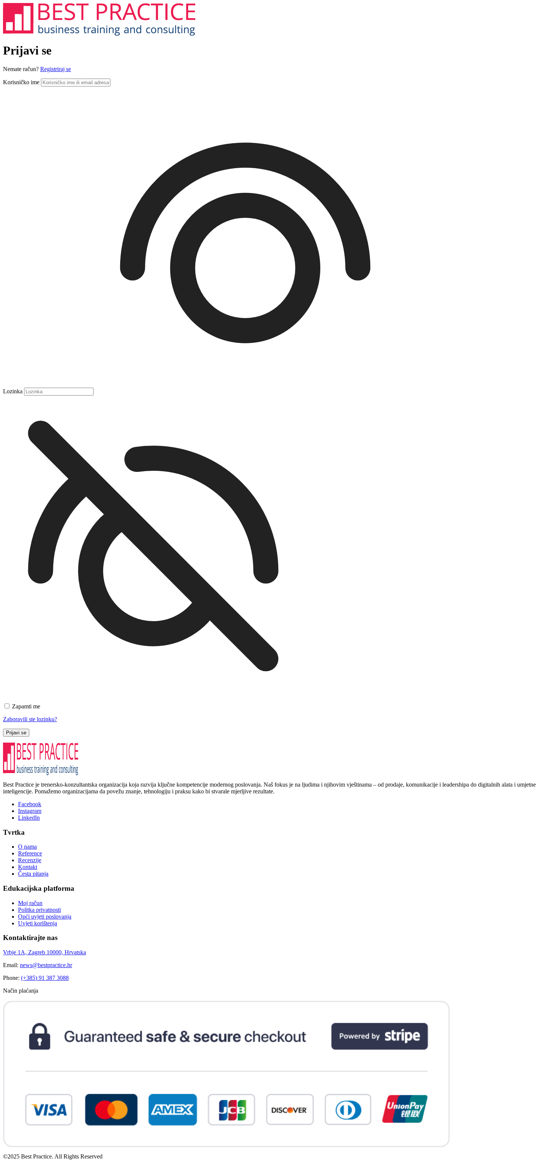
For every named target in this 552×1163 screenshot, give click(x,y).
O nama (27, 846)
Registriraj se (55, 69)
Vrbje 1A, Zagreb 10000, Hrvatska (44, 952)
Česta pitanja (33, 873)
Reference (30, 853)
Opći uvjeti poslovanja (44, 916)
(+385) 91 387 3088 (45, 978)
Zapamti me (26, 706)
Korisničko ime (21, 82)
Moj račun (30, 903)
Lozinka (13, 391)
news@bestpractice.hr (46, 965)
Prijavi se (16, 732)
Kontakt (27, 867)
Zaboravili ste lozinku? (30, 719)
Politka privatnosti (39, 910)
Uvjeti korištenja (37, 923)
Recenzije (29, 860)
